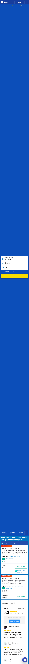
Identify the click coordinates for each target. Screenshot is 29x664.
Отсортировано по (9, 543)
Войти (19, 2)
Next (27, 533)
